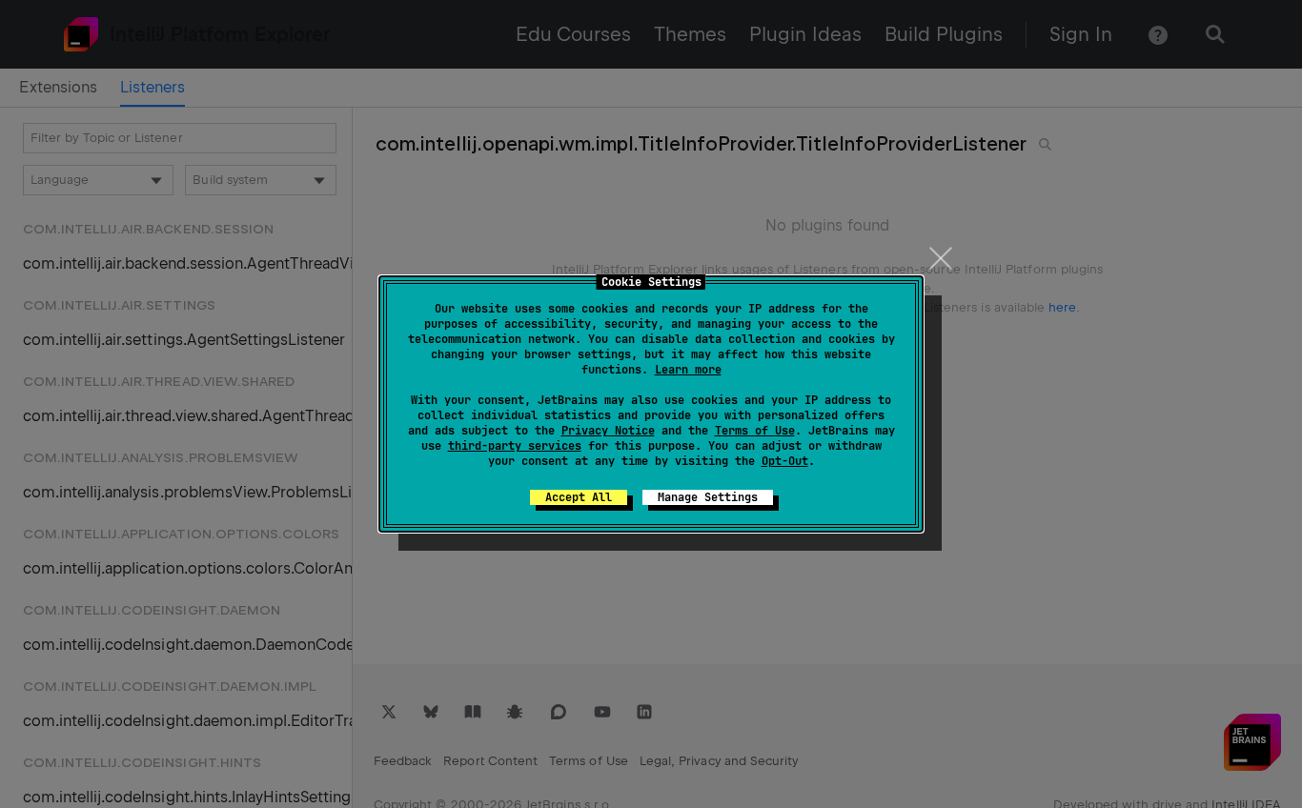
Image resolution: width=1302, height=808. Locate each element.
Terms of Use (755, 430)
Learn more (688, 369)
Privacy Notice (608, 430)
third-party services (514, 446)
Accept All (578, 497)
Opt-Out (785, 461)
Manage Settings (708, 497)
